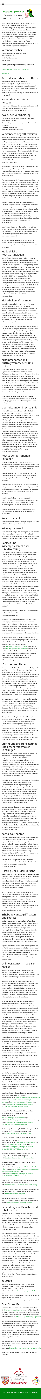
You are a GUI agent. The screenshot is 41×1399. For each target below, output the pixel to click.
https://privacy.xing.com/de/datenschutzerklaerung (20, 1185)
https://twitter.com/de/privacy (25, 1142)
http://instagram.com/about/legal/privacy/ (17, 1133)
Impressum (5, 73)
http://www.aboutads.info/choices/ (16, 646)
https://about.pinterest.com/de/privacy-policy (18, 1158)
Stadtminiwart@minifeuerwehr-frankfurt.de (15, 69)
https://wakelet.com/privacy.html (14, 1194)
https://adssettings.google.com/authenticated (19, 1120)
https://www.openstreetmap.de (14, 1310)
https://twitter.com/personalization (15, 1144)
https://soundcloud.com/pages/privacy (19, 1202)
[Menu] (3, 4)
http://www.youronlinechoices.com (21, 1102)
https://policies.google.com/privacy (13, 1118)
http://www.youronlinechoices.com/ (16, 648)
